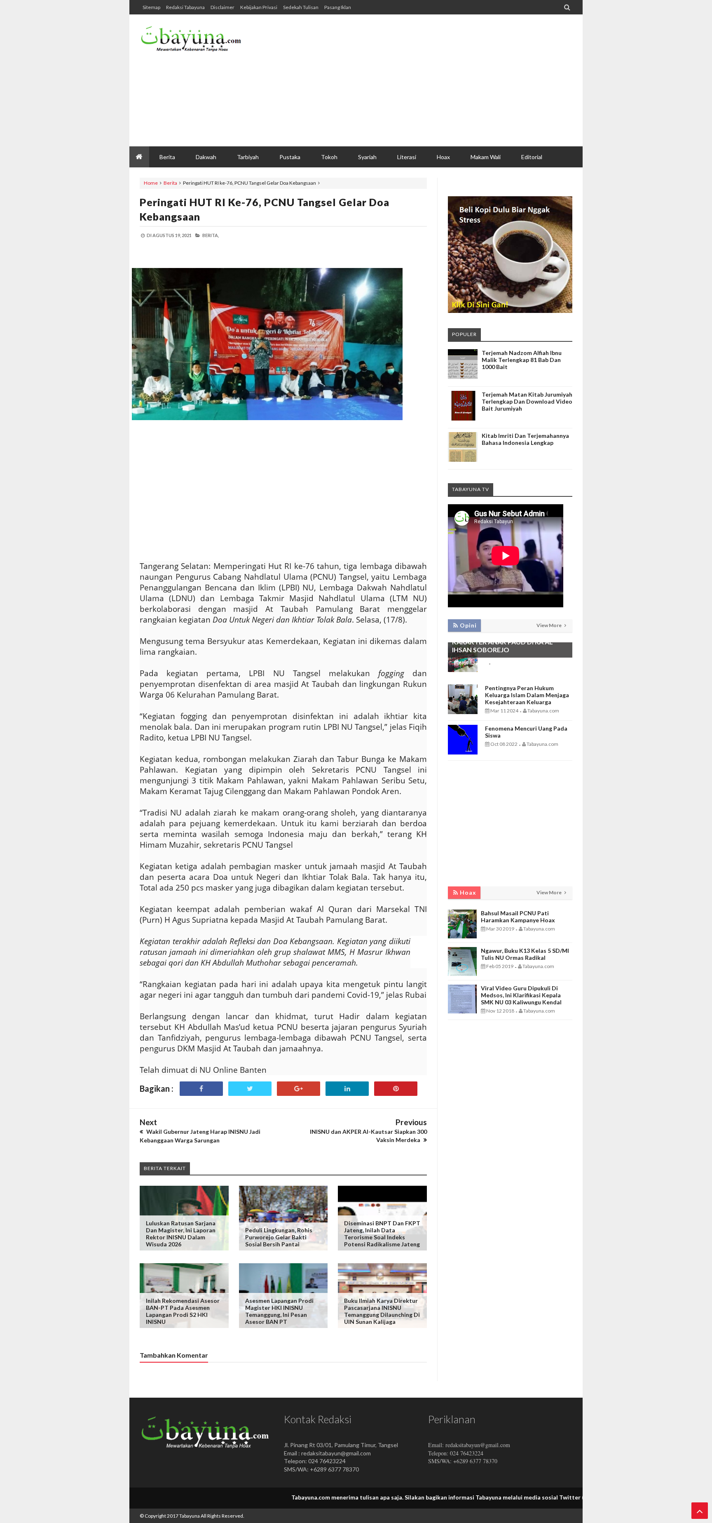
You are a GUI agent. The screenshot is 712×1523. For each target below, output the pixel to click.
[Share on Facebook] (201, 1088)
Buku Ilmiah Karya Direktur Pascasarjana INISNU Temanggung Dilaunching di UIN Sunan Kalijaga (382, 1311)
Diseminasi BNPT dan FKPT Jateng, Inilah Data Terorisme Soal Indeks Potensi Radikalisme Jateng (382, 1234)
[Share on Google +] (298, 1088)
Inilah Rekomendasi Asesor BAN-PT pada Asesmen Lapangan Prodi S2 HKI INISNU (183, 1311)
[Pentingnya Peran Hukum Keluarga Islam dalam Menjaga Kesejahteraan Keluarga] (463, 711)
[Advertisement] (422, 80)
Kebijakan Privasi (258, 7)
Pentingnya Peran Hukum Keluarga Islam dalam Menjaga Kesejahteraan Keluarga (527, 694)
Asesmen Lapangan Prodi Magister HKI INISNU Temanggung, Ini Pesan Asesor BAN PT (279, 1311)
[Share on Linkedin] (347, 1088)
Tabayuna (189, 1516)
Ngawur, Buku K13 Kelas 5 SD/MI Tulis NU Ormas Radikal (525, 954)
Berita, (210, 235)
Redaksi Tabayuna (185, 7)
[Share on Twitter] (250, 1088)
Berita (170, 183)
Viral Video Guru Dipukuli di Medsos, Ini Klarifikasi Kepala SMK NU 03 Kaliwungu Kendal (521, 995)
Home (151, 183)
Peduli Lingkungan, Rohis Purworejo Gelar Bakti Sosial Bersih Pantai (278, 1237)
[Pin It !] (395, 1088)
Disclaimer (222, 7)
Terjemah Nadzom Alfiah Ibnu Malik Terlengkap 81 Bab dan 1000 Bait (522, 359)
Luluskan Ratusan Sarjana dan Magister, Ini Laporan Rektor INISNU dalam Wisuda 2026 (180, 1234)
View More (549, 625)
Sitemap (151, 7)
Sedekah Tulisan (301, 7)
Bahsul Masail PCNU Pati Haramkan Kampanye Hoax (518, 917)
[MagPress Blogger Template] (201, 41)
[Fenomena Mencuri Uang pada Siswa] (463, 752)
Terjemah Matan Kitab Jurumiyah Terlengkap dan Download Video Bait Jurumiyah (527, 401)
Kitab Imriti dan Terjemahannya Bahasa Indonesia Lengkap (525, 439)
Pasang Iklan (337, 7)
